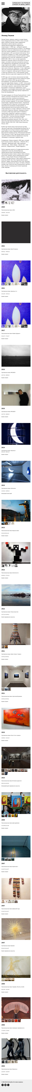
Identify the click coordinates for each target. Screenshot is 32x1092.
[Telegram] (2, 1085)
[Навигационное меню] (3, 3)
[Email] (5, 1085)
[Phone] (8, 1085)
